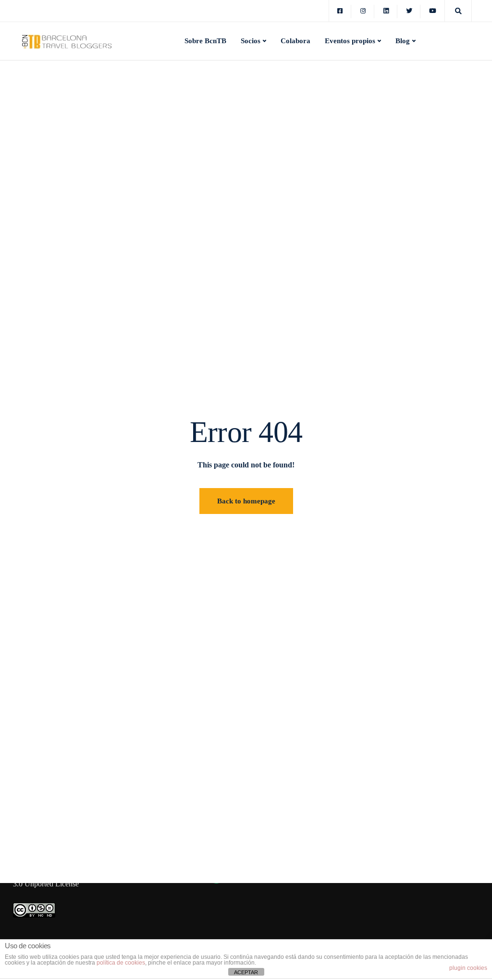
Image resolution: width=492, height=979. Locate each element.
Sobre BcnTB (205, 41)
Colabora (295, 41)
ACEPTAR (246, 972)
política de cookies (121, 962)
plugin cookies (468, 968)
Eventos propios (350, 41)
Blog (402, 41)
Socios (250, 41)
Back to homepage (246, 501)
